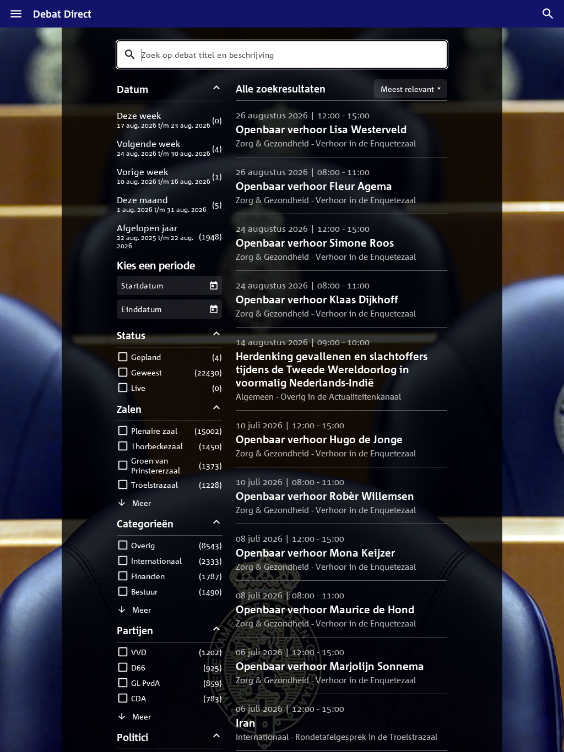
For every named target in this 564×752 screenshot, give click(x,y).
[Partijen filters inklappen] (216, 630)
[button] (169, 119)
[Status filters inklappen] (216, 335)
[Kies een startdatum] (213, 285)
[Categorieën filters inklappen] (216, 523)
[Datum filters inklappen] (216, 89)
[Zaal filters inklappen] (216, 408)
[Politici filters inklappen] (216, 736)
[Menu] (16, 14)
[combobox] (282, 54)
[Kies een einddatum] (213, 309)
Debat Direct (62, 14)
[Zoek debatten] (548, 14)
